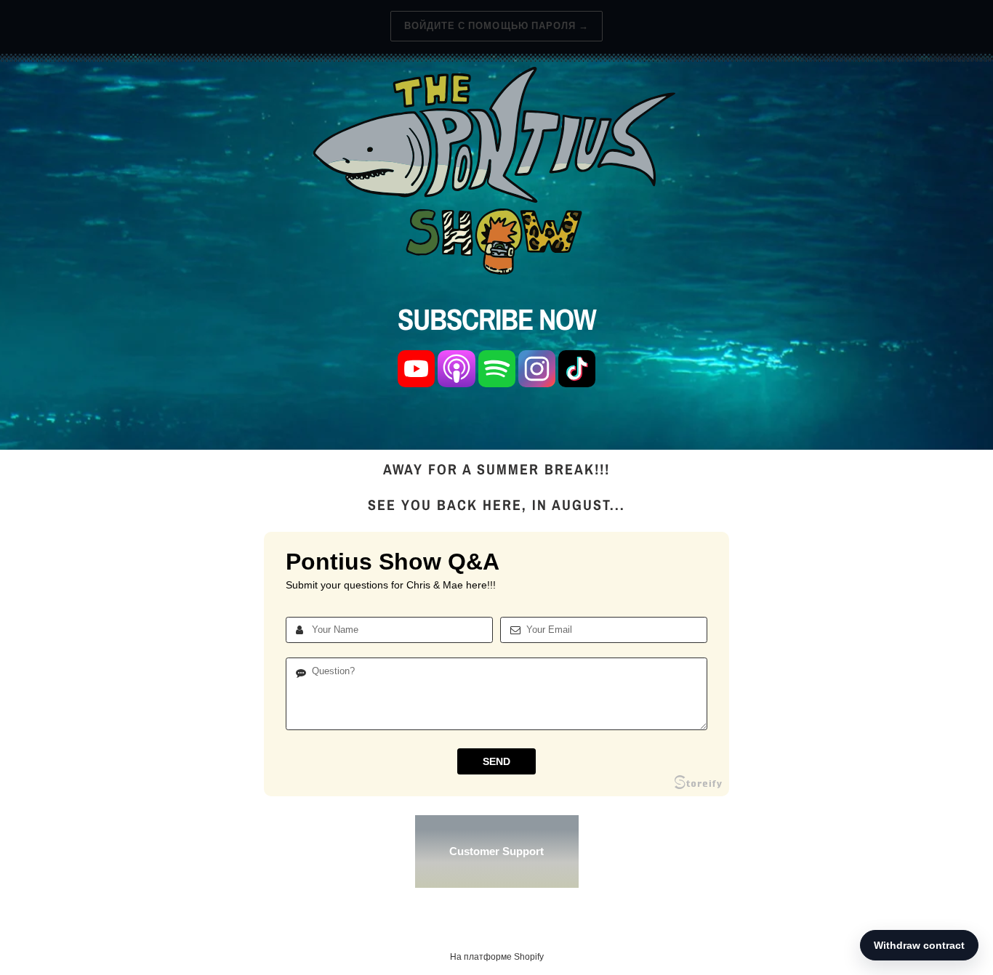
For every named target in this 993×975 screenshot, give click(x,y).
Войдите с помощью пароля (496, 26)
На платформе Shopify (497, 957)
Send (496, 761)
